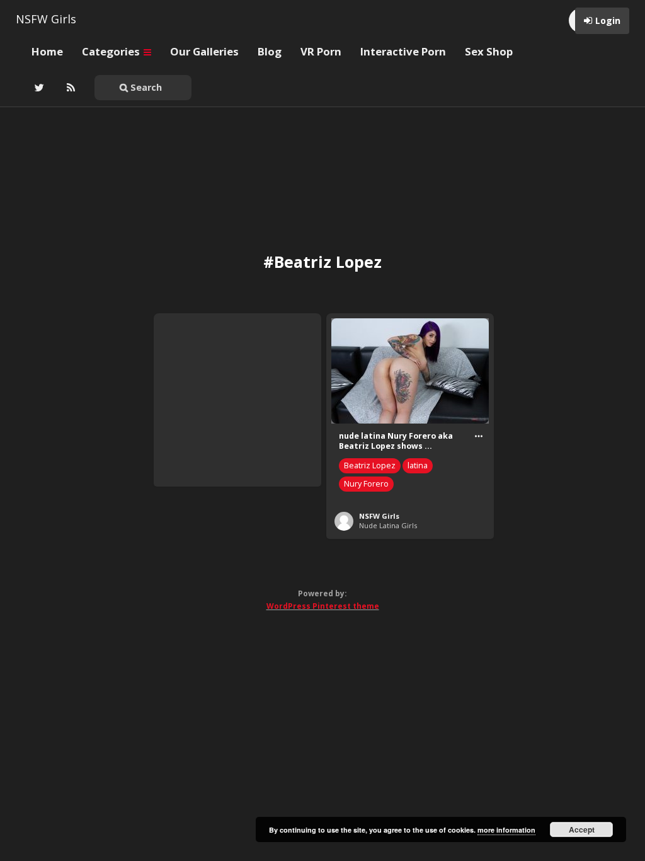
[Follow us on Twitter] (38, 87)
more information (506, 830)
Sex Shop (489, 51)
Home (47, 51)
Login (607, 20)
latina (418, 465)
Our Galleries (204, 51)
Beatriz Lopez (370, 465)
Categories (112, 51)
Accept (582, 829)
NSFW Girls (46, 18)
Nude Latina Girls (388, 525)
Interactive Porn (403, 51)
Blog (270, 51)
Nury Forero (366, 483)
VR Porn (320, 51)
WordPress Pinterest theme (322, 606)
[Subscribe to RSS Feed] (69, 87)
